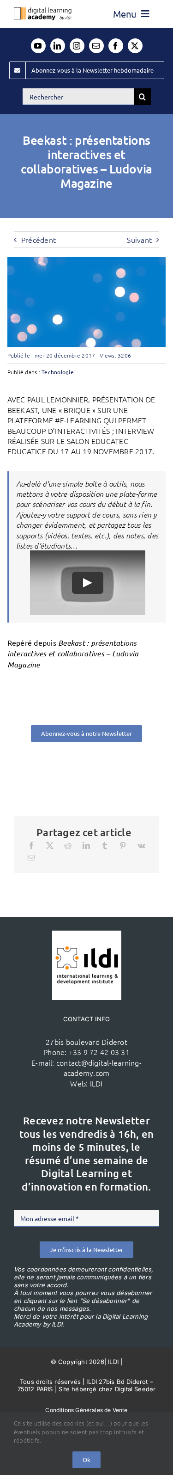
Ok (86, 1459)
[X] (50, 845)
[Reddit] (68, 845)
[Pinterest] (122, 845)
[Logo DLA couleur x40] (43, 11)
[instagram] (77, 45)
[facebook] (115, 45)
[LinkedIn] (86, 845)
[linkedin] (57, 45)
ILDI (96, 1083)
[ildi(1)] (86, 934)
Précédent (38, 240)
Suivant (139, 240)
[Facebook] (31, 845)
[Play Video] (87, 583)
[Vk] (141, 845)
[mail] (96, 45)
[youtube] (38, 45)
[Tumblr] (104, 845)
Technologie (58, 372)
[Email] (31, 858)
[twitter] (135, 45)
